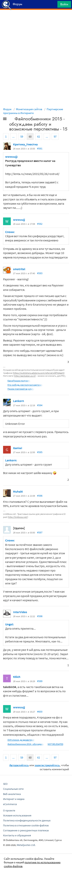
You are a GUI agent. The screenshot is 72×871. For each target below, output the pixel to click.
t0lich (16, 677)
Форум (7, 109)
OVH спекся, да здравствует (21, 739)
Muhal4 (18, 491)
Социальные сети (13, 789)
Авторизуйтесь (19, 765)
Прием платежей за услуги (20, 388)
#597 (39, 532)
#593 (39, 273)
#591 (39, 148)
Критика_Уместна (25, 144)
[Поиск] (53, 5)
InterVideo (20, 612)
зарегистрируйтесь (47, 765)
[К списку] (11, 119)
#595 (39, 452)
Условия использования (17, 815)
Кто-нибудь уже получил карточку (25, 384)
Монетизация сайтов (29, 109)
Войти (64, 4)
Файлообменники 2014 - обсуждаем (25, 744)
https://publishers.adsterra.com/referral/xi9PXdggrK (38, 373)
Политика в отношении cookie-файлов (26, 825)
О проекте (9, 810)
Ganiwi (17, 448)
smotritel (19, 269)
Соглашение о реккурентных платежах (26, 830)
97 (55, 136)
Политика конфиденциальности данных (26, 820)
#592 (39, 224)
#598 (39, 616)
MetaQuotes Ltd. (26, 845)
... (13, 136)
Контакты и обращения (17, 835)
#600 (39, 711)
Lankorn (18, 401)
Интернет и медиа (13, 799)
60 (30, 136)
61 (38, 136)
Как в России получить (19, 380)
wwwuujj (19, 219)
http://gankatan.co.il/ (24, 375)
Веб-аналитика (12, 794)
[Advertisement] (36, 19)
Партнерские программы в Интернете (33, 111)
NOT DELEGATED (55, 744)
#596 (39, 495)
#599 (39, 681)
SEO (5, 784)
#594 (39, 405)
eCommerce (10, 804)
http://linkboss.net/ (17, 517)
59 (21, 136)
